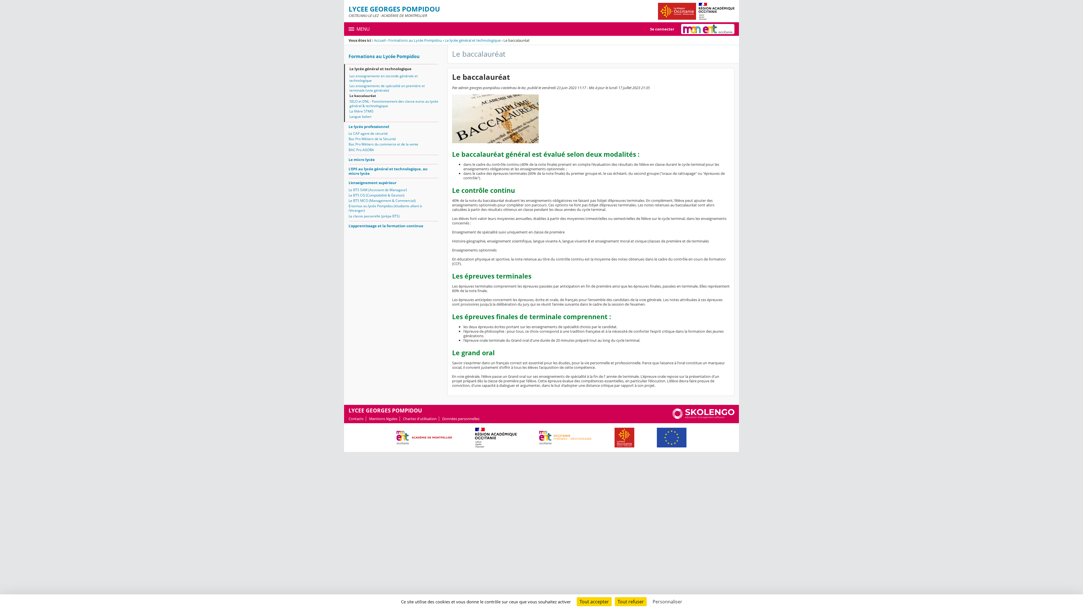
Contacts (356, 418)
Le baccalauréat (362, 95)
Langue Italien (360, 116)
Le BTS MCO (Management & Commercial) (382, 200)
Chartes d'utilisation (420, 418)
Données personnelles (460, 418)
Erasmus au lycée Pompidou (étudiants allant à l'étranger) (385, 208)
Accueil (380, 40)
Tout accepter (594, 602)
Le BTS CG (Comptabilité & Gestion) (376, 195)
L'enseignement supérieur (373, 182)
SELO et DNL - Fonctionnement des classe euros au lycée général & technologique (393, 103)
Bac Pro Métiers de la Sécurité (372, 138)
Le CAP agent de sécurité (368, 133)
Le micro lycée (362, 159)
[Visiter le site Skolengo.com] (703, 417)
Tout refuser (631, 602)
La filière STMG (361, 111)
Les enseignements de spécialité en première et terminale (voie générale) (387, 88)
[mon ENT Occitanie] (707, 29)
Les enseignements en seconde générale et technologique (383, 78)
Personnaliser (667, 602)
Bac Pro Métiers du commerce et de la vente (383, 144)
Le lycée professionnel (369, 126)
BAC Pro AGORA (361, 149)
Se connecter (662, 29)
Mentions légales (383, 418)
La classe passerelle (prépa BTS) (374, 216)
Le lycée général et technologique (473, 40)
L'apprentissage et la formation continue (386, 225)
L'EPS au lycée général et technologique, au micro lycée (388, 171)
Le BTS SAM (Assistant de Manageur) (378, 189)
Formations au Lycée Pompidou (415, 40)
